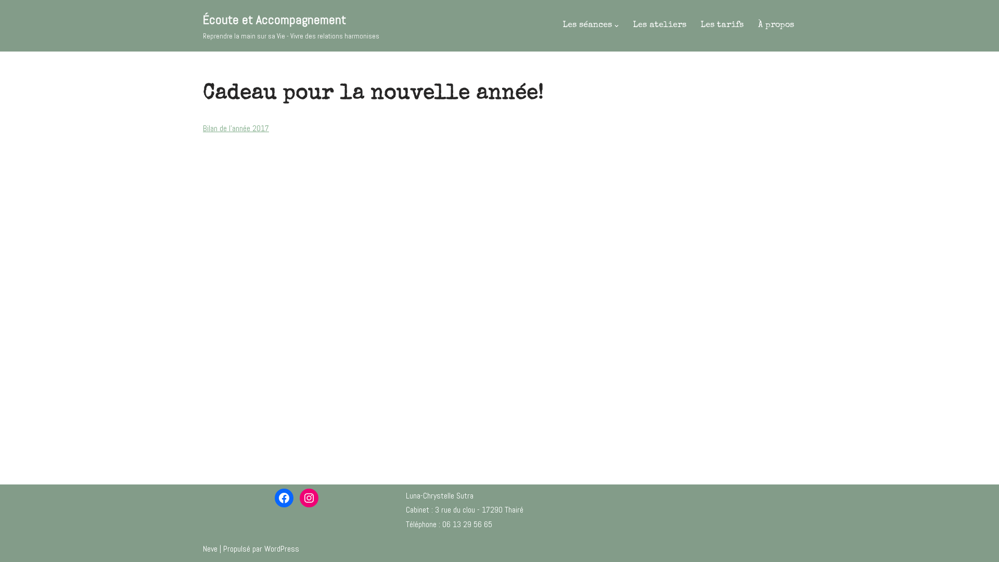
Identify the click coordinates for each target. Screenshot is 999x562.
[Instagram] (309, 498)
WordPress (281, 548)
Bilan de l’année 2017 (236, 128)
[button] (616, 26)
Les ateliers (659, 25)
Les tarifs (722, 25)
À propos (776, 25)
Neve (210, 548)
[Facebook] (284, 498)
